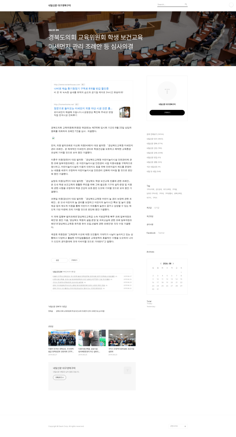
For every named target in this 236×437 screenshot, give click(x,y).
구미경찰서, (169, 193)
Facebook (151, 233)
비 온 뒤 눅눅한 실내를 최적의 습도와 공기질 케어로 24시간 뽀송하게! (88, 92)
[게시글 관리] (65, 260)
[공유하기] (61, 260)
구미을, (174, 189)
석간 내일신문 (153, 167)
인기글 (156, 208)
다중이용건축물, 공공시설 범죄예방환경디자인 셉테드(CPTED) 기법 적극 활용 (81, 279)
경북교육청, (178, 193)
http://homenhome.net (64, 104)
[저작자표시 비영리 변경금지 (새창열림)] (83, 260)
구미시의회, (151, 189)
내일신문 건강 (154, 148)
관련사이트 (174, 426)
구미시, (155, 198)
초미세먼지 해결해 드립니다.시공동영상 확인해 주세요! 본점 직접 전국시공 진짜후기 (83, 113)
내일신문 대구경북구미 (59, 5)
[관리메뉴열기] (231, 5)
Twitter (161, 233)
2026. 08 (167, 263)
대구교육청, (167, 189)
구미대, (161, 193)
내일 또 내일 (154, 171)
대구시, (149, 198)
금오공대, (159, 189)
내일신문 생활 (154, 162)
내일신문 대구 (155, 139)
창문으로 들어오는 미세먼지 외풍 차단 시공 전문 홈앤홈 (83, 108)
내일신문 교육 (155, 153)
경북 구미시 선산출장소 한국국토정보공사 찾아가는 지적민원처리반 (77, 288)
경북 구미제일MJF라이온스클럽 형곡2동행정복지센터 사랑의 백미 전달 (79, 285)
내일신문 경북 (57, 272)
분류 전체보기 (155, 134)
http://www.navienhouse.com (67, 84)
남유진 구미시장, (152, 193)
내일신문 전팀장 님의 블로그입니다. (66, 372)
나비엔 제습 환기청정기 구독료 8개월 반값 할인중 (81, 88)
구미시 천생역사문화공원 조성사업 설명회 (68, 282)
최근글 (149, 208)
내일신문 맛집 (154, 157)
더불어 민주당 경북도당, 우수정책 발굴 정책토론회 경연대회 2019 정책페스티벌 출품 (84, 276)
